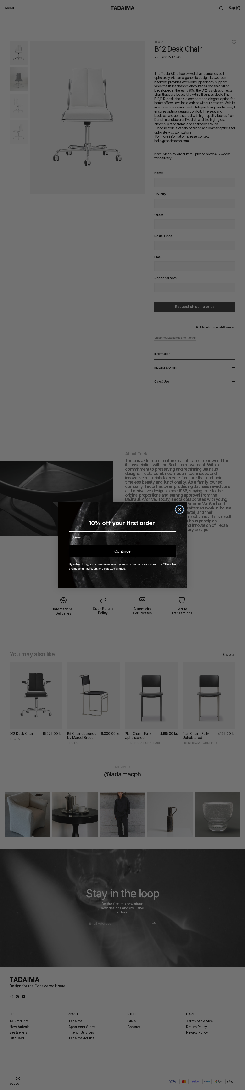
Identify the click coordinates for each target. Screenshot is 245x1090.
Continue (122, 551)
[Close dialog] (179, 509)
